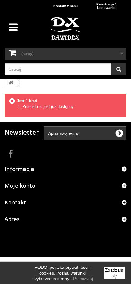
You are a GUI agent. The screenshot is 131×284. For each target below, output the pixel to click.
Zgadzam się (114, 273)
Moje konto (20, 185)
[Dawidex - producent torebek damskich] (65, 28)
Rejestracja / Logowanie (106, 5)
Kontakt (15, 202)
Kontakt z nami (65, 6)
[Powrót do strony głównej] (11, 83)
